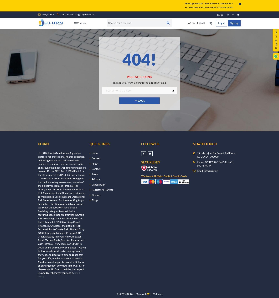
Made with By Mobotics (149, 294)
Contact (96, 168)
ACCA (191, 23)
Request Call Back (275, 39)
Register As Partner (102, 189)
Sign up (234, 23)
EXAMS (201, 23)
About (95, 163)
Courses (81, 23)
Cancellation (98, 184)
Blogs (220, 14)
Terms (95, 174)
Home (95, 153)
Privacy (96, 179)
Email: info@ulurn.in (207, 170)
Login (221, 23)
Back (141, 100)
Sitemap (96, 195)
